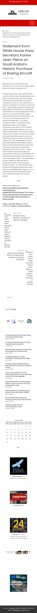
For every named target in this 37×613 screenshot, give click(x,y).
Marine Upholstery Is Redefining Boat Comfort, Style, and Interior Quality (17, 391)
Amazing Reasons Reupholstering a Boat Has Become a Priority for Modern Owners (18, 365)
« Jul (17, 447)
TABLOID (23, 11)
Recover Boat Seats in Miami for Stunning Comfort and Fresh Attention (18, 399)
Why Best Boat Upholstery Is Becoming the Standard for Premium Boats (18, 350)
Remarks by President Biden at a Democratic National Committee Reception (15, 255)
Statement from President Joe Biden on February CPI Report (21, 217)
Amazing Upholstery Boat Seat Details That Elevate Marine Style (18, 336)
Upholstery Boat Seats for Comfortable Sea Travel (14, 406)
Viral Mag (16, 610)
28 (22, 439)
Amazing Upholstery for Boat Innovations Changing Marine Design (17, 357)
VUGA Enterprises (17, 476)
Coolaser (13, 309)
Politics (5, 42)
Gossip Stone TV (18, 505)
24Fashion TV (16, 534)
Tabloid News (23, 14)
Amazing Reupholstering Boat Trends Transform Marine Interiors (17, 343)
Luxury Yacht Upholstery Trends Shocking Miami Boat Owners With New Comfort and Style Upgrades (18, 374)
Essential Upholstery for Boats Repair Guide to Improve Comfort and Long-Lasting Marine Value (17, 383)
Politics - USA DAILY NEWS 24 (12, 204)
